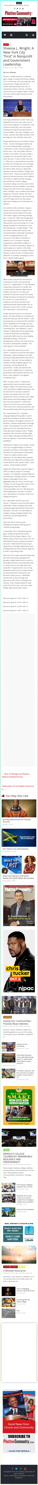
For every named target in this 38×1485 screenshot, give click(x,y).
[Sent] (8, 1310)
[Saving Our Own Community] (8, 1043)
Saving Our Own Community (21, 1045)
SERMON (21, 1267)
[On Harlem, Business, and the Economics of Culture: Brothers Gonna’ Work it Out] (8, 1070)
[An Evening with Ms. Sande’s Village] (8, 1299)
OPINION (14, 1267)
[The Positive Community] (5, 35)
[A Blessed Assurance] (19, 1247)
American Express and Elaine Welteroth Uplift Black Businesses (18, 877)
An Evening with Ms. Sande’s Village (23, 1301)
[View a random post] (33, 35)
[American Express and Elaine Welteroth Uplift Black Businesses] (19, 857)
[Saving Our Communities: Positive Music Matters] (19, 997)
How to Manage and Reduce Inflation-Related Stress (15, 775)
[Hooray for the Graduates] (8, 1208)
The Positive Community (23, 1026)
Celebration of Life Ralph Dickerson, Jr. (18, 787)
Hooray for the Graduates (25, 1209)
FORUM (6, 1267)
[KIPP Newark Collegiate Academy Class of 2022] (8, 1184)
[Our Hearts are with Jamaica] (19, 830)
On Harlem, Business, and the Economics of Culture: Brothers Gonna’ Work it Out (25, 1074)
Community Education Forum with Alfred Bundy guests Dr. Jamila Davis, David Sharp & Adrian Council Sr (24, 1059)
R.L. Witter (20, 68)
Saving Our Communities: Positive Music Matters (17, 1022)
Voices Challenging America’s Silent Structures (25, 1290)
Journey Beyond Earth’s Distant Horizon (17, 820)
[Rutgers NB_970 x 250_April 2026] (19, 18)
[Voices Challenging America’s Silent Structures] (8, 1288)
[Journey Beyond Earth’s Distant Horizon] (19, 801)
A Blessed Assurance (14, 1270)
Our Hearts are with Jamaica (15, 849)
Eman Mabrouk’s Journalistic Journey (16, 6)
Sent (18, 1311)
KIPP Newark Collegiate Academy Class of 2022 (24, 1186)
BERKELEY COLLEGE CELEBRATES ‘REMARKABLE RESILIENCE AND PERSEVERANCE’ (17, 1157)
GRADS (6, 1150)
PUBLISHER (7, 1017)
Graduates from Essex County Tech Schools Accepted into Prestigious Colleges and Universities (25, 1199)
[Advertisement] (19, 690)
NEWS (6, 44)
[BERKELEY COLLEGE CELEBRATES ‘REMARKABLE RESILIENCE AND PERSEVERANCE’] (19, 1130)
